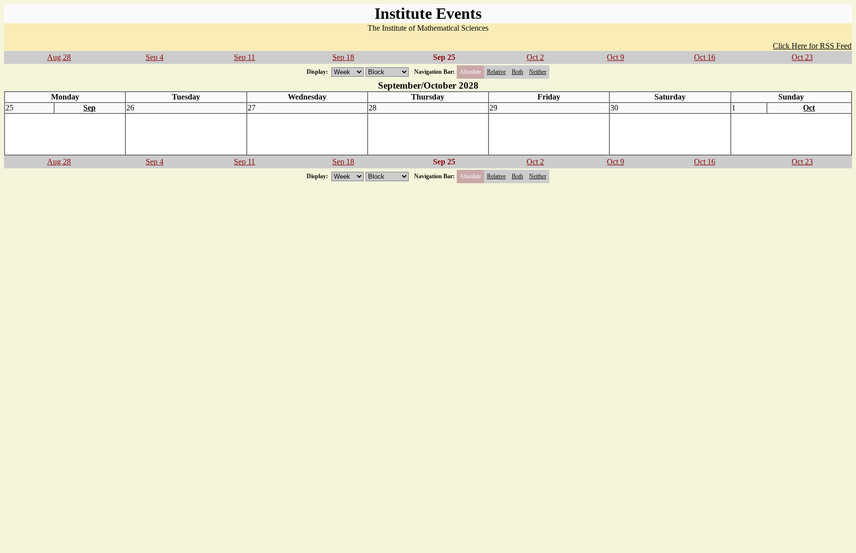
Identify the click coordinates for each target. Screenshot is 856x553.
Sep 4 (154, 57)
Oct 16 (704, 57)
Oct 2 (535, 57)
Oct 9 (615, 57)
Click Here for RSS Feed (812, 46)
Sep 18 (343, 57)
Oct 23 (802, 57)
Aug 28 (59, 57)
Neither (537, 71)
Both (517, 71)
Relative (496, 71)
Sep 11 (244, 57)
